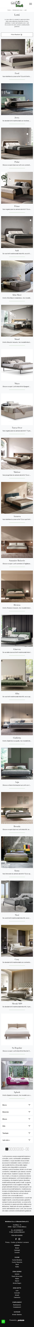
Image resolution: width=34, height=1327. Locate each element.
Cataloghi (17, 1250)
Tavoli (17, 1264)
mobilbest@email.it (19, 1232)
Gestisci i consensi (23, 1242)
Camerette (17, 1297)
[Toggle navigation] (30, 4)
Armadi (17, 1295)
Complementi (17, 1307)
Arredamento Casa (17, 10)
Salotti (17, 1281)
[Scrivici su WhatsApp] (3, 1321)
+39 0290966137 (18, 1230)
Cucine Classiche (17, 1262)
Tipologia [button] (5, 1133)
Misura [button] (4, 1119)
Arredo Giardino (17, 1314)
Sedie (17, 1266)
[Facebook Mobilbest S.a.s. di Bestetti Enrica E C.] (15, 1239)
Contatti (17, 1252)
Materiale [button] (5, 1112)
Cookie (13, 1242)
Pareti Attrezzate (17, 1276)
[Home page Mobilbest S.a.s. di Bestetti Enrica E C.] (17, 4)
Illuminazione (17, 1305)
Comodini (17, 1293)
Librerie (17, 1274)
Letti (25, 10)
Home (9, 10)
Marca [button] (4, 1105)
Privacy (7, 1242)
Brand (17, 1248)
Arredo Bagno (17, 1283)
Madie (17, 1278)
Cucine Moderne (17, 1260)
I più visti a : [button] (6, 1140)
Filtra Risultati (15, 34)
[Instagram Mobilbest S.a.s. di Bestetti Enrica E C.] (18, 1239)
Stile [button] (3, 1126)
